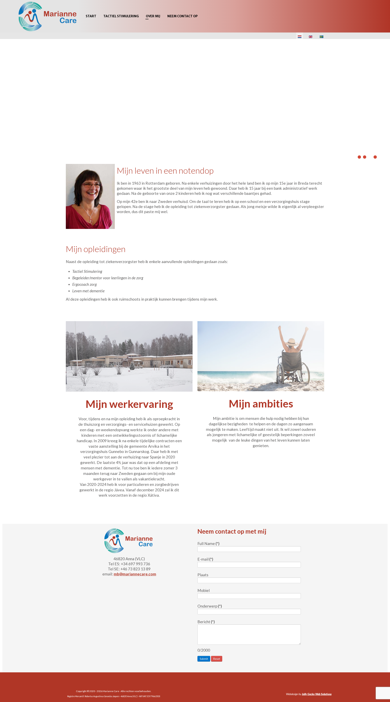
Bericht (206, 621)
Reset (216, 658)
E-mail (205, 559)
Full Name (208, 543)
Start (91, 16)
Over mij (153, 16)
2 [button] (364, 157)
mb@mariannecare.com (135, 574)
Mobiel (203, 590)
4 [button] (375, 157)
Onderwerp (209, 606)
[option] (195, 100)
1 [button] (359, 157)
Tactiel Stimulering (121, 16)
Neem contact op (182, 16)
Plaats (202, 574)
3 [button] (370, 157)
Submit (204, 658)
